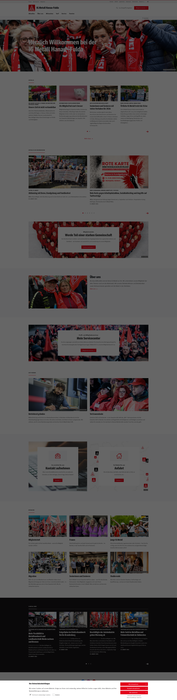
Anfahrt (116, 1)
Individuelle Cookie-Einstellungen (134, 695)
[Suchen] (117, 8)
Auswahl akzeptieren (133, 688)
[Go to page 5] (92, 213)
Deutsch (141, 1)
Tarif (57, 13)
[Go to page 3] (87, 213)
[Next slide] (147, 131)
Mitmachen (49, 13)
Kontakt (111, 1)
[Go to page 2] (89, 131)
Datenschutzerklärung (131, 697)
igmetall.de (121, 1)
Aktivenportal (36, 1)
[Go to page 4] (89, 213)
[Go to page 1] (87, 131)
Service (64, 13)
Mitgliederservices (88, 350)
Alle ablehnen (133, 692)
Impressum (128, 1)
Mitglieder (42, 1)
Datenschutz (135, 1)
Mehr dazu (87, 138)
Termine (71, 13)
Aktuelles (32, 13)
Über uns (40, 13)
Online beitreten (88, 247)
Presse (30, 1)
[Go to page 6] (94, 213)
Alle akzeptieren (133, 684)
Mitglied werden (141, 8)
